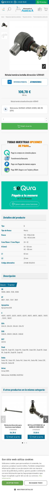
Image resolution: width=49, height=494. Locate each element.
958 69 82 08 (8, 2)
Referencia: (18, 82)
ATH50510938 (13, 429)
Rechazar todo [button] (35, 483)
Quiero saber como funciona (26, 204)
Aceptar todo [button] (12, 483)
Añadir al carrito (26, 126)
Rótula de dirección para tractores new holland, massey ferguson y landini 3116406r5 (13, 428)
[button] (22, 442)
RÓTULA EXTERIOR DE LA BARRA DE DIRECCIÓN (36, 426)
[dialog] (24, 475)
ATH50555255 (36, 429)
